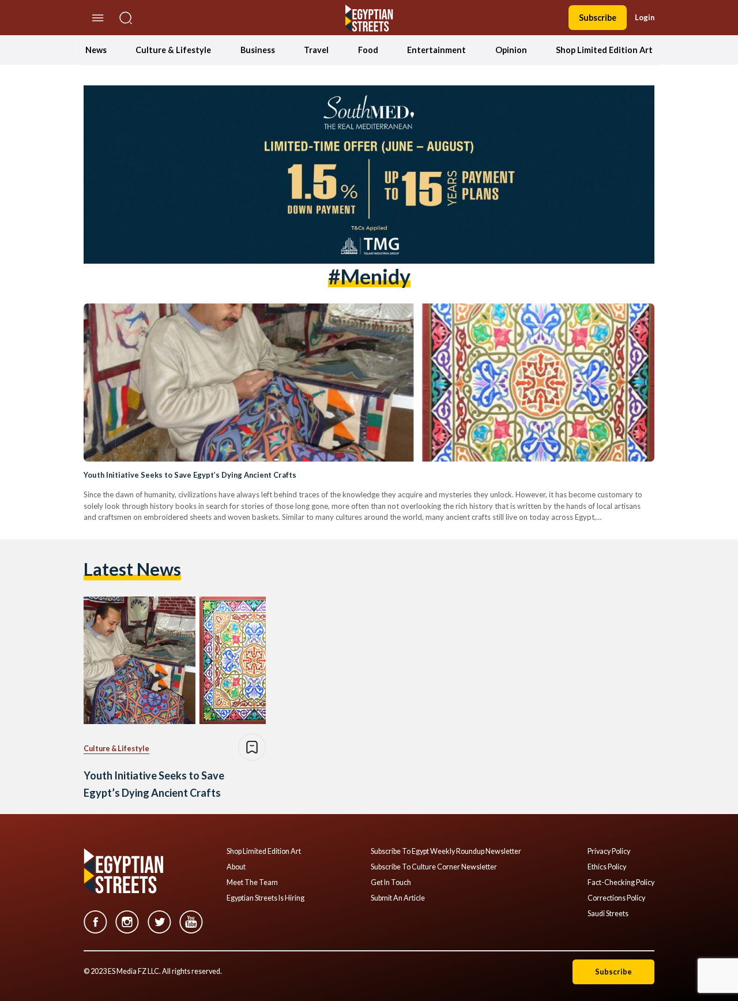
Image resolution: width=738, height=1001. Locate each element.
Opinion (511, 50)
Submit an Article (398, 898)
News (96, 50)
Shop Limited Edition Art (604, 50)
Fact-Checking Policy (621, 883)
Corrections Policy (616, 898)
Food (368, 50)
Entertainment (436, 50)
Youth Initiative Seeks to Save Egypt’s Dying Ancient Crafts (190, 474)
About (236, 867)
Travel (316, 50)
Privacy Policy (609, 852)
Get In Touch (391, 883)
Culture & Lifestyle (173, 50)
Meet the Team (252, 883)
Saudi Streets (608, 914)
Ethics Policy (607, 867)
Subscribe (597, 18)
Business (257, 50)
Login (644, 17)
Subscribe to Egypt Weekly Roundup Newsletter (446, 852)
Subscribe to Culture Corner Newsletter (434, 867)
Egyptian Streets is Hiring (265, 898)
